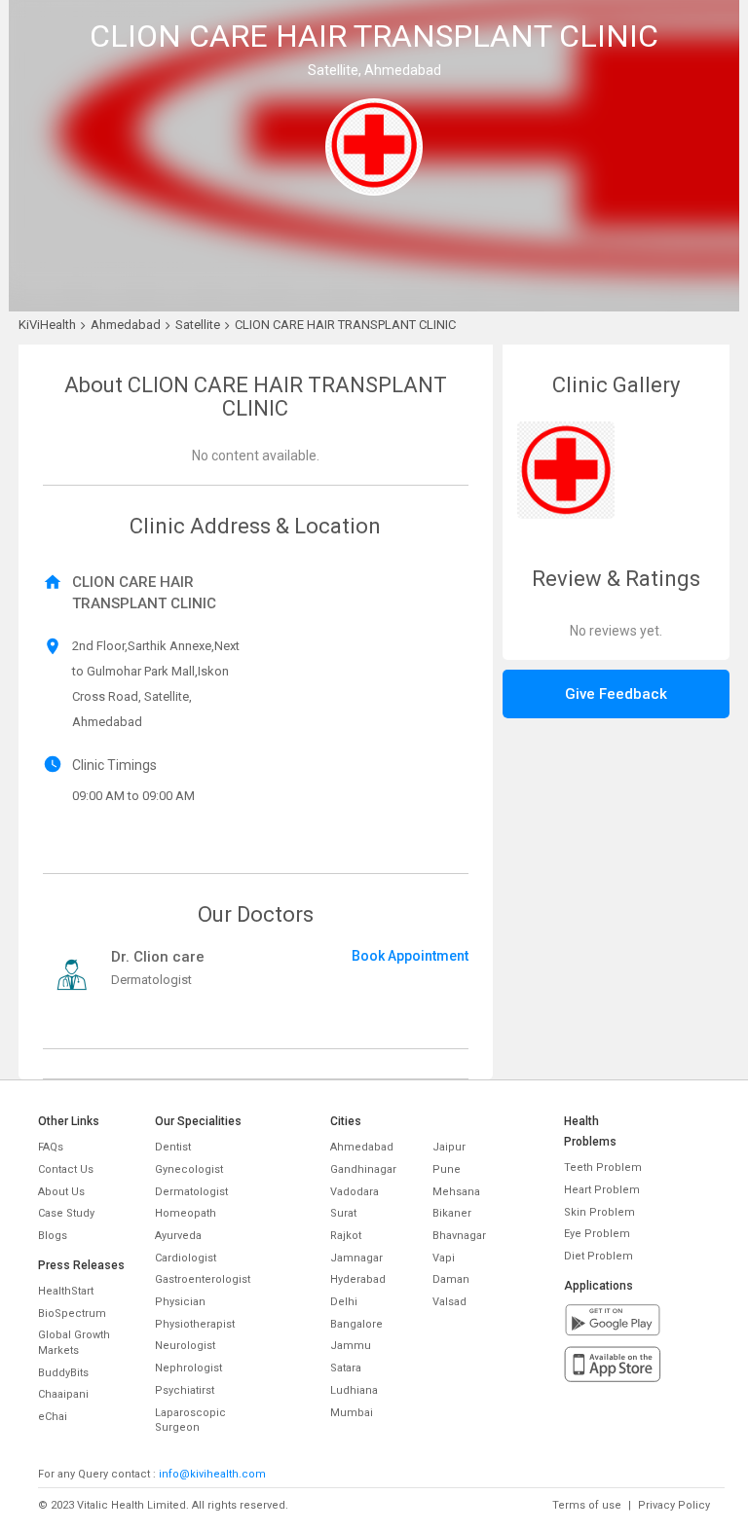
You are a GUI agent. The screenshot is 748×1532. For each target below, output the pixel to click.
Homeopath (185, 1213)
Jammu (350, 1345)
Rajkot (345, 1235)
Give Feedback (616, 694)
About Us (61, 1191)
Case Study (66, 1213)
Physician (180, 1301)
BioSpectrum (72, 1313)
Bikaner (451, 1213)
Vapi (443, 1258)
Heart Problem (602, 1190)
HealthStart (66, 1291)
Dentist (173, 1147)
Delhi (343, 1301)
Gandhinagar (363, 1169)
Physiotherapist (195, 1324)
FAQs (50, 1147)
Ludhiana (354, 1390)
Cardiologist (185, 1258)
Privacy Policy (674, 1505)
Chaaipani (63, 1394)
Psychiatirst (184, 1390)
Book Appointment (410, 956)
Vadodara (354, 1191)
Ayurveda (178, 1235)
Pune (446, 1169)
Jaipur (449, 1147)
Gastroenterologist (202, 1279)
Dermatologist (191, 1191)
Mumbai (351, 1412)
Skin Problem (599, 1212)
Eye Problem (597, 1233)
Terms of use (586, 1505)
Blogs (52, 1235)
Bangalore (356, 1324)
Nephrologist (188, 1368)
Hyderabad (358, 1279)
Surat (343, 1213)
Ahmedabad (361, 1147)
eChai (52, 1416)
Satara (345, 1368)
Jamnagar (356, 1258)
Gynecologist (189, 1169)
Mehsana (456, 1191)
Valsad (449, 1301)
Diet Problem (598, 1256)
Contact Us (66, 1169)
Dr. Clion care (158, 957)
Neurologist (185, 1345)
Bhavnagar (459, 1235)
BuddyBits (63, 1373)
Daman (450, 1279)
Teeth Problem (603, 1167)
